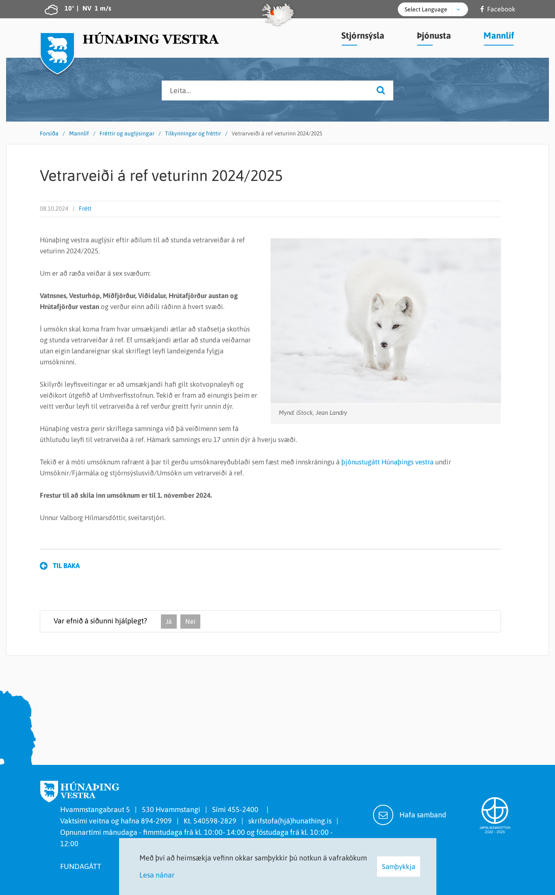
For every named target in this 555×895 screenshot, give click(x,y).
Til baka (66, 566)
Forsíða (49, 133)
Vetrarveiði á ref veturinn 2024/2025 (277, 133)
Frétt (85, 208)
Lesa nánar (157, 875)
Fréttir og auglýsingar (127, 133)
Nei (190, 621)
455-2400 (245, 809)
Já (169, 621)
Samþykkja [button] (398, 866)
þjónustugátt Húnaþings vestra (387, 462)
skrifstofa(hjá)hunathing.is (290, 821)
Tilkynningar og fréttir (193, 133)
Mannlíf (79, 133)
